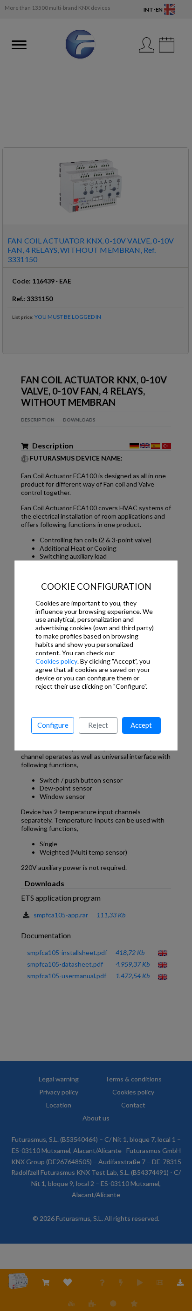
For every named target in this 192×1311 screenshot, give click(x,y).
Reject (98, 725)
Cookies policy (56, 661)
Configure (53, 725)
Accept (141, 725)
